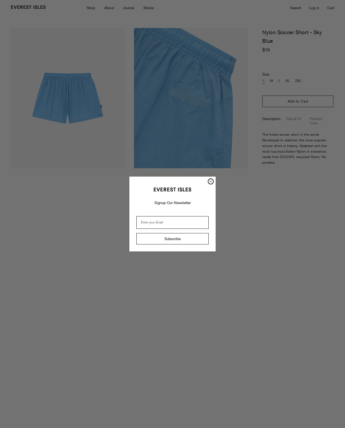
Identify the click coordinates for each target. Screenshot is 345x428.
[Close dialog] (210, 181)
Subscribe (172, 238)
